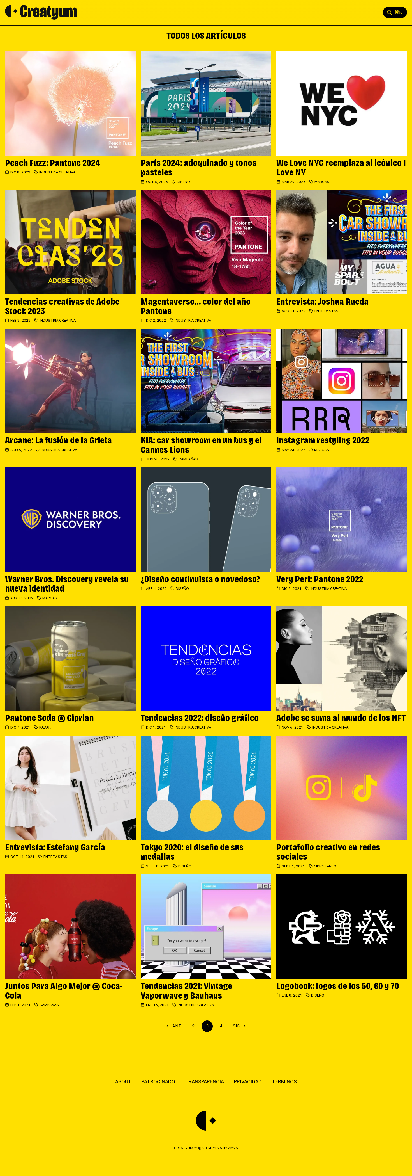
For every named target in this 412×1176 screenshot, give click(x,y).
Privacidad (248, 1081)
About (123, 1081)
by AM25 (230, 1148)
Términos (284, 1081)
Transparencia (204, 1081)
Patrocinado (158, 1081)
